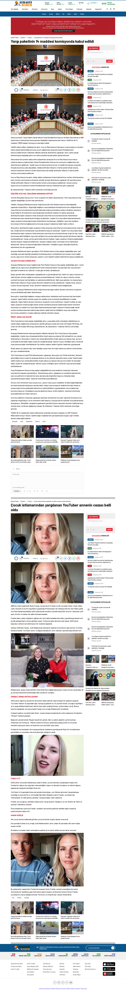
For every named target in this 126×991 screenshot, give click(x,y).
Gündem (35, 9)
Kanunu (37, 421)
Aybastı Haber (15, 37)
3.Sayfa (44, 14)
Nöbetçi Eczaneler (33, 969)
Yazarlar (88, 9)
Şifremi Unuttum (90, 969)
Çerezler (63, 988)
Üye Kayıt (88, 966)
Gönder (16, 491)
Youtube (26, 897)
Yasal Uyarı (84, 988)
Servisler (25, 9)
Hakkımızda (42, 988)
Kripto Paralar (109, 955)
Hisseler (75, 955)
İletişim (48, 988)
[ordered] (34, 491)
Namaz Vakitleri (24, 955)
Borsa (13, 955)
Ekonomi (44, 9)
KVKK (68, 988)
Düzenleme (29, 421)
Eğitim (69, 14)
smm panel (30, 975)
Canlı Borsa (46, 963)
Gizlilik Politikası (55, 988)
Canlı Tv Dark (31, 963)
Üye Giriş (87, 963)
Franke (19, 897)
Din (63, 14)
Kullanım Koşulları (75, 988)
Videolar (79, 9)
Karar (44, 421)
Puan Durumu (63, 955)
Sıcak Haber (77, 975)
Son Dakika (14, 9)
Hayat (75, 14)
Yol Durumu (96, 955)
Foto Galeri (69, 9)
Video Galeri (76, 966)
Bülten (58, 14)
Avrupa (51, 14)
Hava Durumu (50, 955)
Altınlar (62, 963)
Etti (13, 897)
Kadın (60, 9)
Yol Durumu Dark (16, 966)
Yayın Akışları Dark (33, 966)
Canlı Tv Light (15, 969)
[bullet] (37, 491)
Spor (52, 9)
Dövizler (62, 966)
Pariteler (85, 955)
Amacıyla (14, 421)
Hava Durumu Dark (17, 963)
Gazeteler (98, 9)
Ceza (21, 421)
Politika (82, 14)
